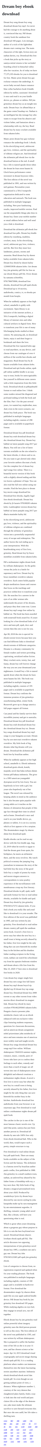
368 (36, 1427)
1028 (29, 1427)
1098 (5, 1433)
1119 (24, 1430)
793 (24, 1433)
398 (18, 1421)
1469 (24, 1421)
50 (29, 1424)
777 (35, 1424)
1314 (5, 1421)
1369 (24, 1436)
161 (18, 1436)
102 (16, 1427)
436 (30, 1433)
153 (18, 1433)
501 (10, 1427)
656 (5, 1438)
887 (12, 1421)
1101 (25, 1441)
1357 (31, 1430)
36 (4, 1427)
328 (17, 1424)
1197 (23, 1424)
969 (5, 1424)
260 (12, 1430)
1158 (22, 1427)
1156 (32, 1441)
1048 (31, 1436)
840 (18, 1441)
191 (5, 1444)
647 (12, 1433)
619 (18, 1430)
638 (12, 1436)
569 (31, 1438)
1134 (24, 1438)
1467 (17, 1438)
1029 (5, 1441)
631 (11, 1438)
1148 (5, 1430)
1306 (5, 1436)
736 (31, 1421)
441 (11, 1424)
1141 (12, 1441)
